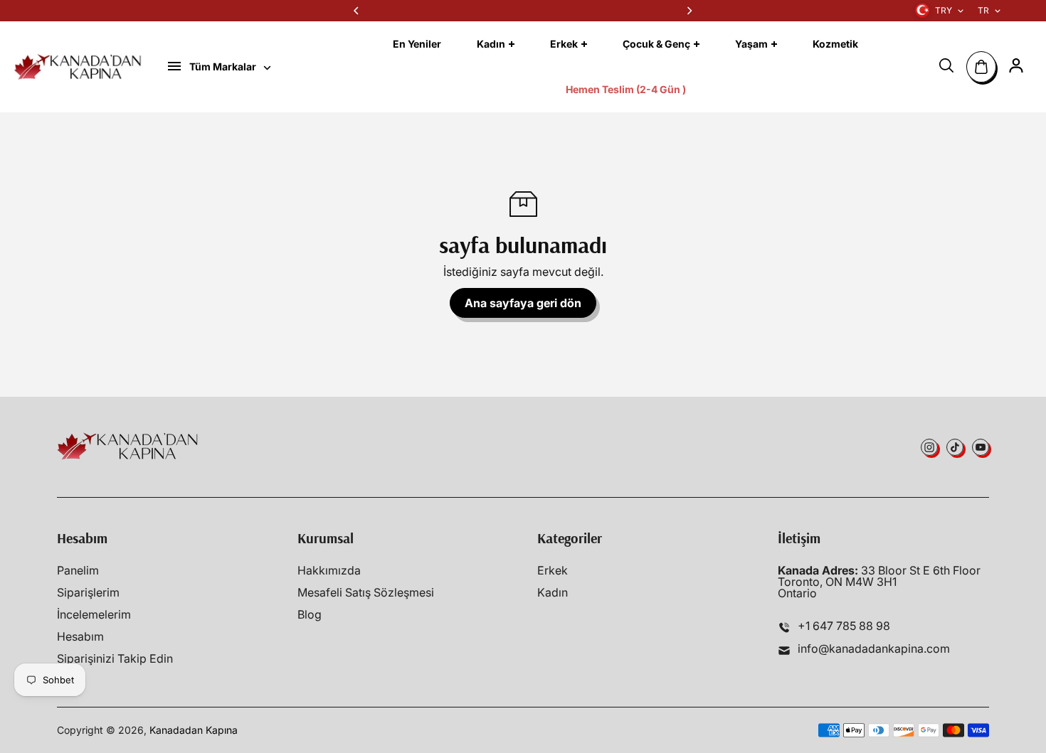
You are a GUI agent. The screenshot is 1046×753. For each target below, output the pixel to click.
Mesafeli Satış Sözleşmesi (365, 592)
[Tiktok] (954, 447)
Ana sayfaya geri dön (523, 303)
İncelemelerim (94, 614)
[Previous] (357, 11)
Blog (309, 614)
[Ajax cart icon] (981, 66)
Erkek (552, 570)
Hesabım (80, 636)
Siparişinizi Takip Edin (115, 658)
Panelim (78, 570)
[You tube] (980, 447)
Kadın (552, 592)
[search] (946, 65)
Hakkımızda (329, 570)
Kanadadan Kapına (193, 730)
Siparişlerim (88, 592)
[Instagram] (929, 447)
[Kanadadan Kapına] (78, 66)
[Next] (689, 11)
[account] (1016, 65)
